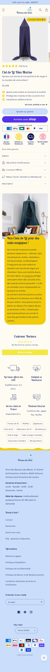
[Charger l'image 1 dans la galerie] (23, 60)
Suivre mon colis (13, 532)
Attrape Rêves (36, 441)
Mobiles (26, 423)
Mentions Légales (13, 556)
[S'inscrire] (41, 602)
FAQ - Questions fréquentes (18, 538)
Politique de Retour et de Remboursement (25, 575)
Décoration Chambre (17, 441)
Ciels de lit (8, 429)
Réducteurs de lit (24, 429)
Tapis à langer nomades (32, 435)
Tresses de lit (13, 423)
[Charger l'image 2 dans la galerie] (26, 60)
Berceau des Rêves (27, 655)
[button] (3, 10)
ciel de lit (28, 275)
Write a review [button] (25, 352)
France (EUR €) (24, 630)
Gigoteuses (38, 423)
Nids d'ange (13, 435)
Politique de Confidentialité (18, 568)
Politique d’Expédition (16, 562)
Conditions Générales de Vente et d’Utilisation (21, 583)
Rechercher (11, 526)
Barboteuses (40, 429)
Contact (9, 520)
